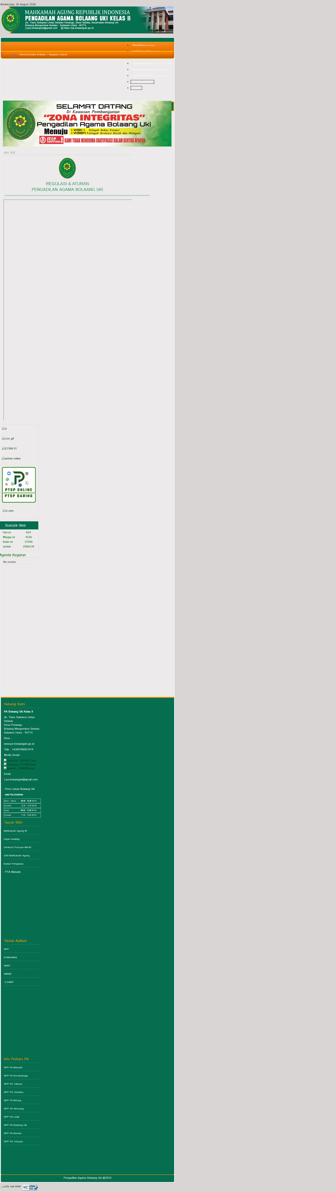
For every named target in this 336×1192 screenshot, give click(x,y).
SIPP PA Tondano (13, 1092)
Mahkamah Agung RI (15, 831)
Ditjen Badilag (12, 839)
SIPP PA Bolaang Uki (15, 1125)
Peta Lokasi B (13, 789)
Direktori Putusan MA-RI (17, 847)
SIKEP (7, 965)
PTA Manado (13, 872)
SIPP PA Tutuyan (13, 1141)
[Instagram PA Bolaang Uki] (20, 765)
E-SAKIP (9, 982)
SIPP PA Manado (13, 1067)
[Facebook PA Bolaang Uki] (20, 761)
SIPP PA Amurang (14, 1108)
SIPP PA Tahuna (13, 1084)
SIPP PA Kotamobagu (16, 1076)
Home (13, 54)
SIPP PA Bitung (12, 1100)
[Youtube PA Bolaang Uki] (19, 768)
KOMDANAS (10, 957)
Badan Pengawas (13, 864)
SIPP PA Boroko (13, 1133)
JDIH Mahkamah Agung (17, 855)
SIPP (6, 949)
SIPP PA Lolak (11, 1117)
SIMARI (7, 974)
